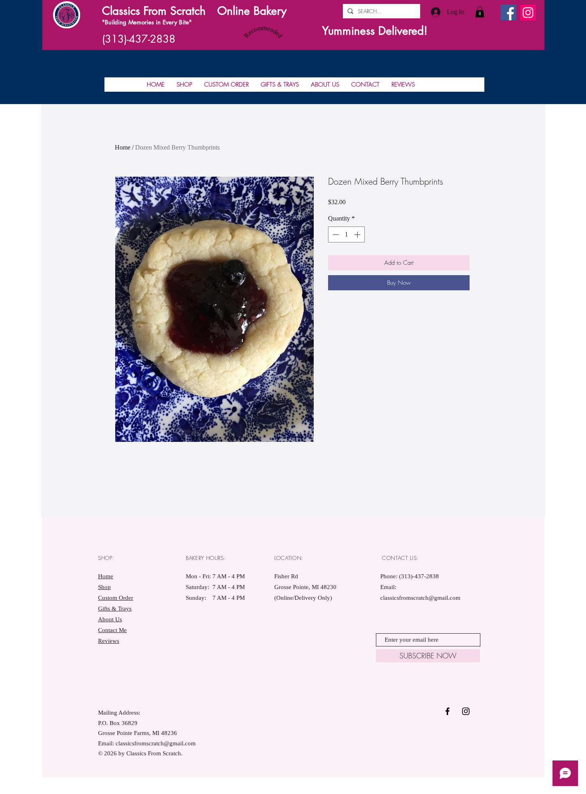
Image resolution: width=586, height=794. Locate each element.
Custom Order (115, 598)
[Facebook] (508, 12)
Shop (104, 587)
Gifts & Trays (115, 608)
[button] (479, 11)
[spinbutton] (346, 234)
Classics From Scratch (154, 11)
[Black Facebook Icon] (447, 711)
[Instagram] (528, 12)
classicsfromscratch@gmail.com (420, 598)
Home (122, 147)
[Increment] (358, 234)
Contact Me (112, 630)
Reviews (108, 641)
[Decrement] (334, 234)
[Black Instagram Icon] (466, 711)
